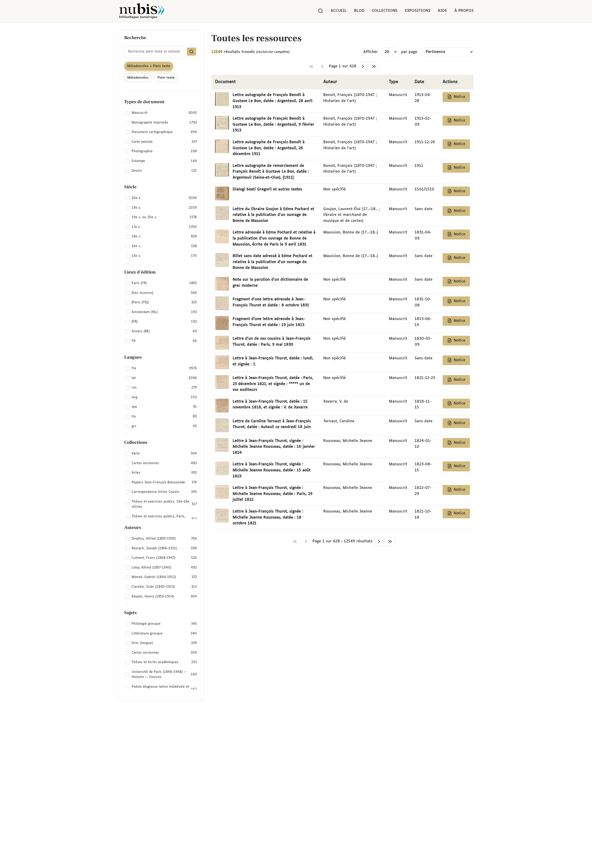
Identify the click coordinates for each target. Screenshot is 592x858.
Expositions (417, 11)
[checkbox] (161, 113)
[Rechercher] (320, 11)
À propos (464, 11)
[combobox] (161, 51)
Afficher (370, 52)
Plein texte (166, 77)
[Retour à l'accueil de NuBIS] (141, 11)
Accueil (339, 11)
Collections (385, 11)
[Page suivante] (362, 66)
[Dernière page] (374, 66)
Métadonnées (137, 77)
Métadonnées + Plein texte (148, 66)
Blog (359, 11)
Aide (442, 11)
